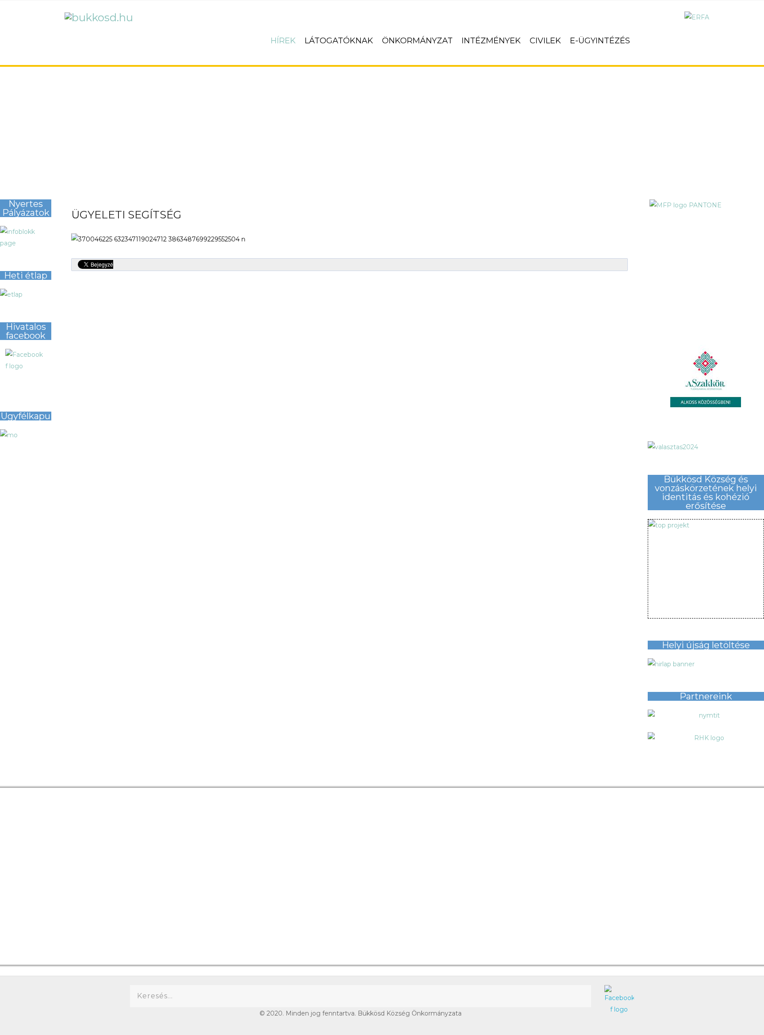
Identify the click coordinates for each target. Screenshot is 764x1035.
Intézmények (491, 41)
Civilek (545, 41)
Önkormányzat (417, 41)
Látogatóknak (339, 41)
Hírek (283, 41)
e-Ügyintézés (600, 41)
